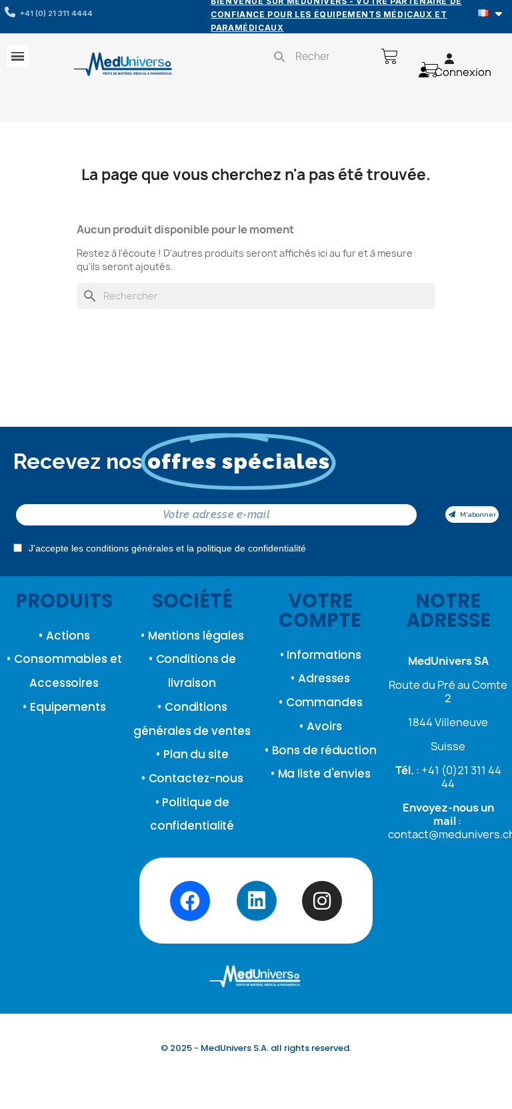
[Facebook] (190, 901)
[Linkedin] (256, 901)
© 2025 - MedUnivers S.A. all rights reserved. (256, 1048)
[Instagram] (322, 901)
